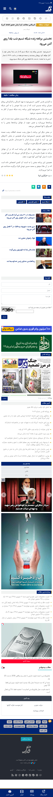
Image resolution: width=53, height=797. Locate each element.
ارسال (4, 317)
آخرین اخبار (10, 795)
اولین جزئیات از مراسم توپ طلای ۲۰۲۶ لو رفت (33, 429)
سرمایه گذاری (26, 661)
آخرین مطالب (46, 403)
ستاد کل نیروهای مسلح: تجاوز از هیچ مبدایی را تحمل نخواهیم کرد (27, 438)
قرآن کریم (43, 731)
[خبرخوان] (12, 775)
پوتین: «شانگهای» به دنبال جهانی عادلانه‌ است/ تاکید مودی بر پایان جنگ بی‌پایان (26, 457)
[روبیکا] (46, 18)
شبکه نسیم (45, 202)
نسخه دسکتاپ (26, 739)
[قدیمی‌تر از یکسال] (44, 218)
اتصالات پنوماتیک (38, 711)
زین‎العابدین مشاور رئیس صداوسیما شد (21, 261)
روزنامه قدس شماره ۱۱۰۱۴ (40, 411)
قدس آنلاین (46, 9)
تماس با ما (32, 770)
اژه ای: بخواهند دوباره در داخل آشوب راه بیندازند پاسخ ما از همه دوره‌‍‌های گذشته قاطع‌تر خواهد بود (26, 505)
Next (3, 494)
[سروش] (23, 18)
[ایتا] (29, 18)
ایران (38, 722)
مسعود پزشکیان (32, 726)
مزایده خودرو (38, 705)
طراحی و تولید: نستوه (25, 763)
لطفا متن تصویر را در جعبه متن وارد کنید (40, 308)
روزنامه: (50, 398)
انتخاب (4, 399)
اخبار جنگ (43, 795)
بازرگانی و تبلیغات (21, 770)
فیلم (21, 795)
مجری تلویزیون (32, 202)
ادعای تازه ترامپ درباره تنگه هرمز (38, 407)
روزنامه (32, 795)
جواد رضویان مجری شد (26, 238)
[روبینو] (40, 18)
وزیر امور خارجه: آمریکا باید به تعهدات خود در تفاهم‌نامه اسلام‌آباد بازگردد (27, 423)
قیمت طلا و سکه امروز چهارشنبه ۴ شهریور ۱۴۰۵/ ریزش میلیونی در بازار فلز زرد (25, 619)
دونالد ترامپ (18, 722)
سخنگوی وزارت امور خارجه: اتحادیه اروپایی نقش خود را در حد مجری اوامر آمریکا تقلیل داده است (26, 417)
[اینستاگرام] (12, 18)
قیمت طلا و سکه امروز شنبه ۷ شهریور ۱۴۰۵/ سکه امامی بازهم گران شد (25, 602)
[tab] (26, 464)
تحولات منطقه (44, 25)
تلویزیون (20, 202)
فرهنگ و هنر (26, 29)
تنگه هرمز (43, 726)
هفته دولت (8, 726)
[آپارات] (7, 18)
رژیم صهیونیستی (19, 726)
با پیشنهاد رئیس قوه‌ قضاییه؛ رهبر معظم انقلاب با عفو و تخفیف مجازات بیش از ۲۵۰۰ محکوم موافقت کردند (25, 443)
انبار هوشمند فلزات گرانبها (14, 705)
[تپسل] (2, 327)
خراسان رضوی (29, 722)
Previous (49, 494)
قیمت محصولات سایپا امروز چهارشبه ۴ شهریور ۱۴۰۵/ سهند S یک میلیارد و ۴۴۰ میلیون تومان (27, 613)
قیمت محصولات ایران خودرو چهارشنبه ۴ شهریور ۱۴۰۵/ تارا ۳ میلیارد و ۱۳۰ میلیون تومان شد (25, 607)
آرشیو (11, 770)
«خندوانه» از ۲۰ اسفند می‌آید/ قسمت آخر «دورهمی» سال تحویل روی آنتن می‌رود (20, 216)
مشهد (9, 722)
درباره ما (40, 770)
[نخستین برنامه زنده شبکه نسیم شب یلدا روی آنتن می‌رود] (26, 78)
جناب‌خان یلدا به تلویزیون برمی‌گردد (22, 250)
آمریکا (44, 722)
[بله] (34, 18)
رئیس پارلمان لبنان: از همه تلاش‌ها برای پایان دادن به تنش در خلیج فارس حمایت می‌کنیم (26, 450)
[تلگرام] (18, 18)
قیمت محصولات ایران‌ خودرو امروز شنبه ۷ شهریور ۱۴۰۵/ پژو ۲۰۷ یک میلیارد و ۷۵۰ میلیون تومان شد (26, 598)
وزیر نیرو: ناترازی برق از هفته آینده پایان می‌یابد (33, 434)
